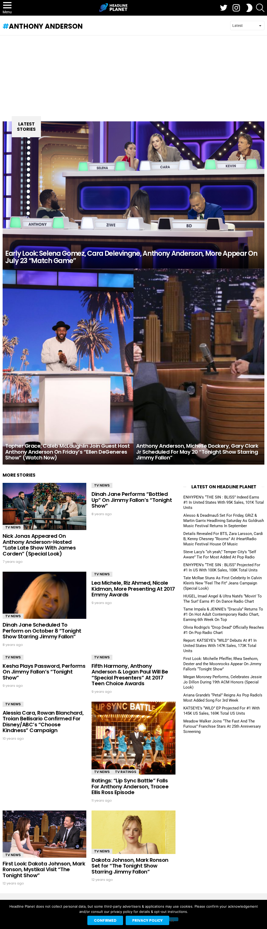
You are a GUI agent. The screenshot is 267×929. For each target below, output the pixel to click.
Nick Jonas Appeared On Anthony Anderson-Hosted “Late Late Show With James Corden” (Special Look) (39, 544)
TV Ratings (125, 771)
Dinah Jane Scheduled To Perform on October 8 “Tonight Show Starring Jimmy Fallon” (42, 630)
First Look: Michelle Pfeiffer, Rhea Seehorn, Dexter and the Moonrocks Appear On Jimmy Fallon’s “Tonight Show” (222, 663)
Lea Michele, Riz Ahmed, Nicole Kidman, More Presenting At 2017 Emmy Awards (133, 588)
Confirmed (105, 920)
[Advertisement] (133, 74)
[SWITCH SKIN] (249, 7)
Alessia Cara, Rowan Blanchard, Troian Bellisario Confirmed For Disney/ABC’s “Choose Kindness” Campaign (43, 721)
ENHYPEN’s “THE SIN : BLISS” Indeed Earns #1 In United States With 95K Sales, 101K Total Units (223, 502)
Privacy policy (147, 920)
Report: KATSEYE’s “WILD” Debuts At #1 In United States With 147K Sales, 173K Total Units (220, 645)
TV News (13, 527)
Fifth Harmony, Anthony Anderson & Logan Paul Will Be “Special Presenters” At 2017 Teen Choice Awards (130, 674)
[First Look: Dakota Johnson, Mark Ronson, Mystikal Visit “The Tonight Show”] (44, 834)
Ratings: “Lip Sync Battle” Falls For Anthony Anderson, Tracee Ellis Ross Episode (130, 786)
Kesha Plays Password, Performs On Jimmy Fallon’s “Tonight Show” (44, 671)
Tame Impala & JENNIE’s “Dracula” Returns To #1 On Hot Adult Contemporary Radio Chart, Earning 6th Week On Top (223, 614)
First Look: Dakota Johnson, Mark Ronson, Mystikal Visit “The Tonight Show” (44, 869)
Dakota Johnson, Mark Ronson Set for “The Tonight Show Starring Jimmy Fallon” (130, 865)
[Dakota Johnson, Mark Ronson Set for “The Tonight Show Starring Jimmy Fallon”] (133, 832)
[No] (171, 919)
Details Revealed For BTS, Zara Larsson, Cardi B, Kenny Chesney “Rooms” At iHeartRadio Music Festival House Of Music (223, 538)
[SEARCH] (260, 7)
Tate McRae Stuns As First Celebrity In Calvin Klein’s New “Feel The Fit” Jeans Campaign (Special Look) (222, 583)
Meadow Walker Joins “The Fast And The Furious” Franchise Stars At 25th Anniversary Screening (222, 726)
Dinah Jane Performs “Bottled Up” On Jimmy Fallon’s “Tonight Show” (132, 499)
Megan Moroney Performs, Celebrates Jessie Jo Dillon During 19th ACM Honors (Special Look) (222, 682)
